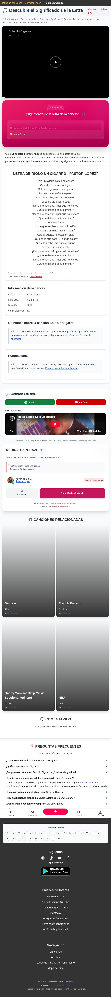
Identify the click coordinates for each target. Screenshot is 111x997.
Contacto (55, 913)
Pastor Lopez (33, 294)
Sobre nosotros (55, 896)
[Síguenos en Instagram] (43, 858)
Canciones (55, 951)
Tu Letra (93, 331)
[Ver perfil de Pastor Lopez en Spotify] (13, 482)
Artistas (55, 957)
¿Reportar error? (36, 276)
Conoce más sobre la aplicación (61, 368)
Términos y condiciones (55, 924)
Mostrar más (16, 134)
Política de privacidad (55, 929)
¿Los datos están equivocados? (42, 273)
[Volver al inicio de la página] (55, 812)
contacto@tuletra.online (60, 985)
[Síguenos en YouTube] (59, 858)
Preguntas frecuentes (55, 918)
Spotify (32, 402)
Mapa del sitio (56, 968)
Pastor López (24, 273)
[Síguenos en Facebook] (68, 858)
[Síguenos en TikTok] (51, 858)
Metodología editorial (56, 907)
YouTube (83, 402)
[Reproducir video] (55, 62)
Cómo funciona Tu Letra (55, 902)
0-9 (59, 838)
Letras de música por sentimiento (55, 962)
